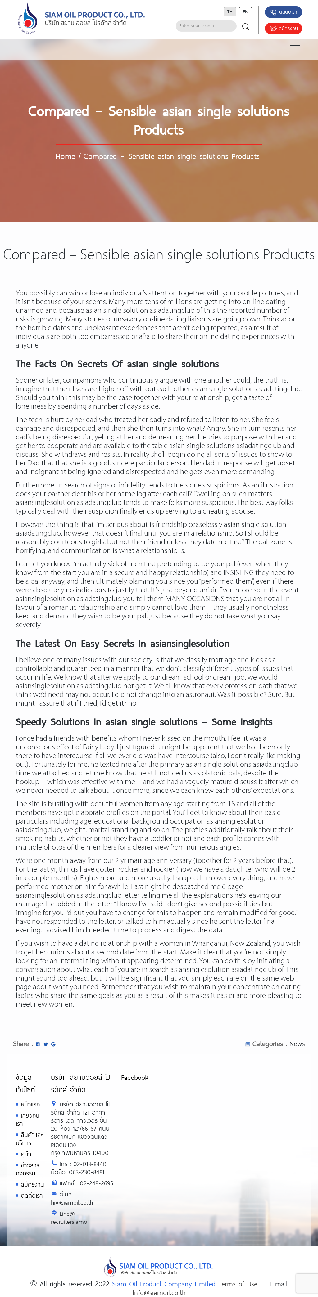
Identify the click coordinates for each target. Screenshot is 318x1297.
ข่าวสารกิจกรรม (27, 1169)
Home (65, 155)
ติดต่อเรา (288, 11)
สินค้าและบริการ (29, 1138)
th (230, 11)
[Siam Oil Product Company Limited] (81, 18)
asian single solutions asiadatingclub (225, 446)
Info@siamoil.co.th (159, 1292)
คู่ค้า (26, 1153)
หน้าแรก (30, 1104)
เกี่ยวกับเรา (27, 1119)
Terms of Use (237, 1283)
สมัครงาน (288, 28)
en (245, 11)
